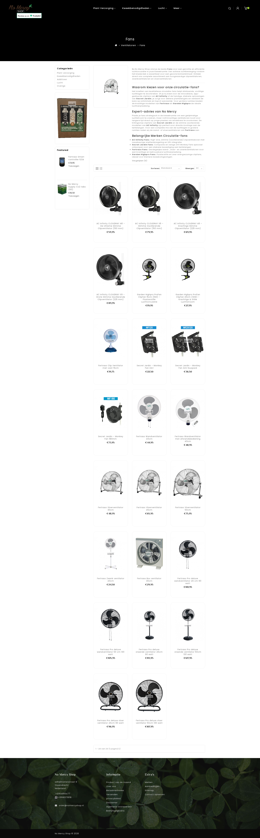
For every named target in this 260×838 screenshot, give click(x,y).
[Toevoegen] (104, 198)
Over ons (111, 786)
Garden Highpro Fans (143, 154)
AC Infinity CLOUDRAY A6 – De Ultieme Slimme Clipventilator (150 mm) (111, 226)
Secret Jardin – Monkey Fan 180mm (110, 437)
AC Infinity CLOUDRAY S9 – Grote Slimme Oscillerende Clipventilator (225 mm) (110, 297)
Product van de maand (118, 782)
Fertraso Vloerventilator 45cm (149, 508)
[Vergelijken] (116, 198)
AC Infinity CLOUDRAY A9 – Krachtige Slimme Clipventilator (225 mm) (188, 226)
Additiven (62, 79)
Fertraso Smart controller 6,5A (76, 158)
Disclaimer (112, 802)
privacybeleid (113, 798)
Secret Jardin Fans (142, 144)
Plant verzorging (103, 8)
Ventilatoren (128, 45)
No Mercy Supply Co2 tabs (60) (77, 187)
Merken (149, 782)
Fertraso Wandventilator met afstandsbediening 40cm (188, 439)
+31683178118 (65, 797)
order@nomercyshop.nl (71, 805)
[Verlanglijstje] (110, 198)
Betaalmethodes (115, 790)
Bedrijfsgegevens (115, 810)
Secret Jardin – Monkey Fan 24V (149, 366)
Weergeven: (191, 168)
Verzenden (112, 794)
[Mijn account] (237, 8)
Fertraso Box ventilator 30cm (149, 579)
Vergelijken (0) (139, 160)
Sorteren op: (157, 168)
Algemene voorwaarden (119, 806)
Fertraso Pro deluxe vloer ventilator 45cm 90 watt (110, 721)
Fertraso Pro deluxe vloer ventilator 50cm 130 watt (149, 721)
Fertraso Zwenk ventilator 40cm (110, 579)
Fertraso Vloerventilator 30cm (110, 508)
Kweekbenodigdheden (135, 8)
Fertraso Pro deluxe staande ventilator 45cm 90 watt (149, 652)
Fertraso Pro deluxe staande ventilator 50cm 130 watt (188, 652)
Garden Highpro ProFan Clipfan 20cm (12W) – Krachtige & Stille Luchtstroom (188, 298)
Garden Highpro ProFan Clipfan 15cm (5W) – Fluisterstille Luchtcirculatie (149, 298)
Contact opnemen (155, 794)
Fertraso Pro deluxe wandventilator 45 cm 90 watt (187, 581)
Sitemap (149, 790)
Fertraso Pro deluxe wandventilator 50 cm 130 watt (110, 652)
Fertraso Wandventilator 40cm (149, 437)
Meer (177, 8)
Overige (61, 86)
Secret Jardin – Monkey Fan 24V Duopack (187, 366)
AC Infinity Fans (140, 140)
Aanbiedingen (152, 786)
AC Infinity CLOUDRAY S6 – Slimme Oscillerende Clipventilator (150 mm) (149, 226)
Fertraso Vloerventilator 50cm (188, 508)
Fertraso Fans (139, 149)
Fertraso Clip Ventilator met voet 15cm (110, 366)
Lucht (161, 8)
